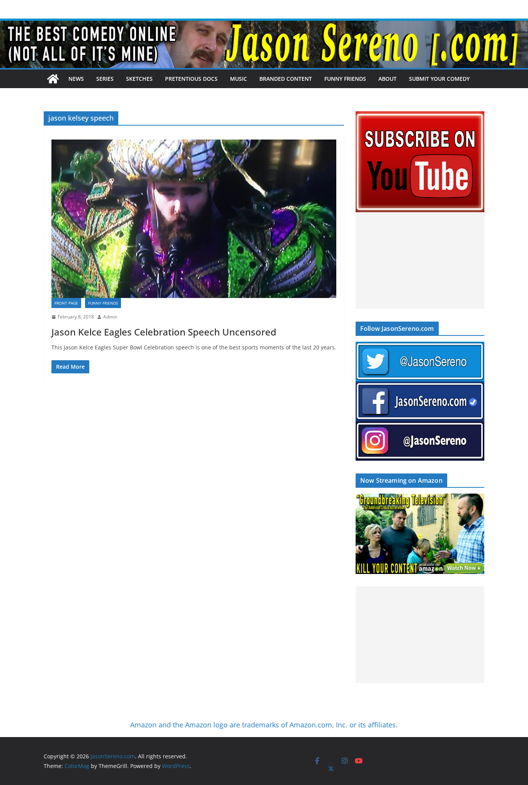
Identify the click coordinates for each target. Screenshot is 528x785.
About (387, 78)
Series (105, 78)
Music (238, 78)
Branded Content (285, 78)
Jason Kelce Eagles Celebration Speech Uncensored (163, 331)
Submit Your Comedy (439, 78)
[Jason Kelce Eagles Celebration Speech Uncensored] (193, 219)
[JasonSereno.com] (264, 24)
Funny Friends (345, 78)
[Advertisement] (420, 260)
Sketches (139, 78)
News (76, 78)
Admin (110, 316)
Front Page (66, 303)
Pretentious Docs (191, 78)
